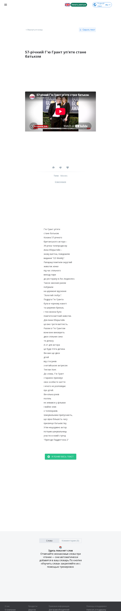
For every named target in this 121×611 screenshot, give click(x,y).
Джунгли (32, 610)
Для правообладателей (59, 610)
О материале (60, 182)
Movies (63, 175)
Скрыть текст (89, 29)
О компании (10, 610)
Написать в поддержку (96, 610)
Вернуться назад (34, 30)
